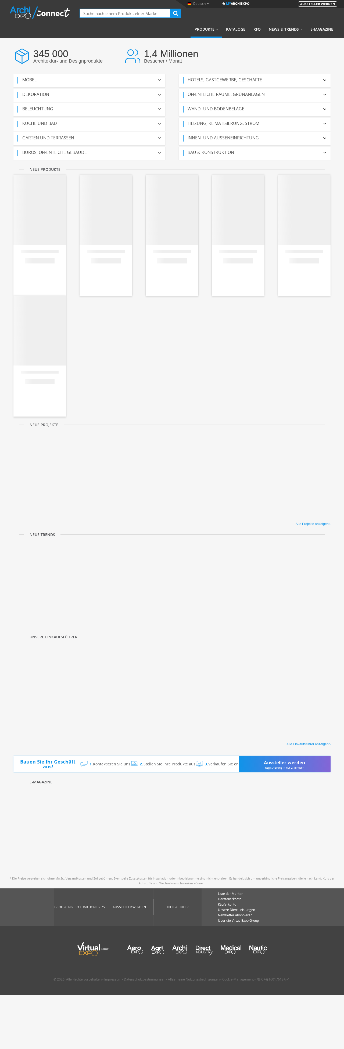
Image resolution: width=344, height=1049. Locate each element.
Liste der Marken (230, 893)
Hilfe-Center (177, 907)
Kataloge (235, 29)
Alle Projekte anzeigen (312, 524)
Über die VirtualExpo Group (238, 920)
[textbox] (125, 13)
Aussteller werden (129, 907)
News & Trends (284, 29)
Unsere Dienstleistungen (236, 909)
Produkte (204, 29)
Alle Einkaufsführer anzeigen (307, 744)
